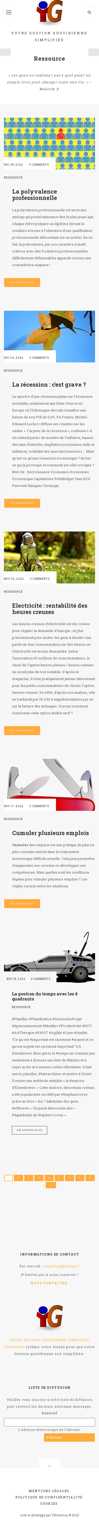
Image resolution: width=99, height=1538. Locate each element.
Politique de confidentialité (49, 1497)
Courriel (49, 1413)
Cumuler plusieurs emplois (50, 833)
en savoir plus (22, 282)
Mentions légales (49, 1491)
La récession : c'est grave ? (49, 384)
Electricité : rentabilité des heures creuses (49, 609)
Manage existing (80, 1437)
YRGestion (14, 1346)
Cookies (49, 1503)
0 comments (39, 164)
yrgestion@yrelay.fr (62, 1266)
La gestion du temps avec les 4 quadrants (45, 996)
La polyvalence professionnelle (34, 195)
